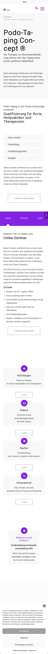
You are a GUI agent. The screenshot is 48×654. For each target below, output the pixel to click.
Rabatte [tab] (12, 158)
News (24, 2)
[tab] (8, 219)
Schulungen (24, 375)
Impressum (32, 650)
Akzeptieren (24, 631)
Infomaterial (24, 482)
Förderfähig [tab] (13, 144)
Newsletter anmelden (21, 557)
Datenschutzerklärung (20, 650)
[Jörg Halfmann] (20, 9)
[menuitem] (25, 1)
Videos (24, 410)
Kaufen (24, 448)
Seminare (8, 17)
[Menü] (41, 9)
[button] (44, 606)
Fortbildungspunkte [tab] (17, 151)
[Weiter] (46, 215)
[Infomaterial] (24, 475)
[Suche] (35, 9)
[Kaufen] (24, 441)
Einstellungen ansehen (24, 645)
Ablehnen (24, 638)
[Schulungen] (24, 368)
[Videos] (24, 403)
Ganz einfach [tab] (14, 137)
